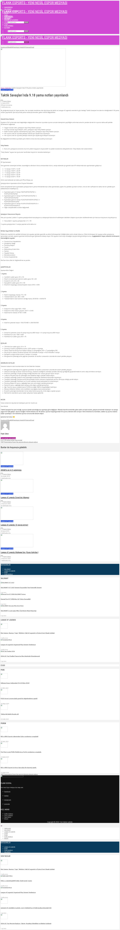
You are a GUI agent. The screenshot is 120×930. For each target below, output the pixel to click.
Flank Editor (7, 101)
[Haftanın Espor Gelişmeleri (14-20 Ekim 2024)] (4, 678)
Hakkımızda (8, 7)
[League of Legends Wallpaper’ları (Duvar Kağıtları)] (17, 547)
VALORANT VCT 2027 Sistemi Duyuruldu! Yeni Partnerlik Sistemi (21, 587)
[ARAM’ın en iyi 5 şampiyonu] (12, 464)
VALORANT (8, 9)
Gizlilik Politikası (8, 814)
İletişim (7, 28)
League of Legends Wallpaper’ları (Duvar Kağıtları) (19, 552)
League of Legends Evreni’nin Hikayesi (15, 497)
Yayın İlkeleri (7, 817)
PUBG (6, 24)
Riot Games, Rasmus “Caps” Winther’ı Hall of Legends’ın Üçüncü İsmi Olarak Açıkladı (28, 633)
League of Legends (11, 20)
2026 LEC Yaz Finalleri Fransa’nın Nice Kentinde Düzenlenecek (20, 656)
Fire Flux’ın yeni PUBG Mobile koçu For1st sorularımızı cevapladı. (21, 752)
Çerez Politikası (8, 815)
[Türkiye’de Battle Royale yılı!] (4, 709)
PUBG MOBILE (8, 26)
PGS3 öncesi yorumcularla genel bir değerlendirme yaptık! (19, 698)
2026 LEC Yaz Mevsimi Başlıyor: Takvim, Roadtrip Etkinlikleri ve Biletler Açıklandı (26, 923)
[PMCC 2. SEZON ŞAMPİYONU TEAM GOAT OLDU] (7, 876)
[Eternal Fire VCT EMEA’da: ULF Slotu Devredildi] (13, 594)
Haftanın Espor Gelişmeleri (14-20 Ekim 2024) (15, 683)
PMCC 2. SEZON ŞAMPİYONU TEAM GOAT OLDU (16, 881)
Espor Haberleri (6, 88)
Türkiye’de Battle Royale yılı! (10, 714)
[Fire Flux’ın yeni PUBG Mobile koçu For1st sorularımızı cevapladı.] (4, 747)
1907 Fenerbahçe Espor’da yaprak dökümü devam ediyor (19, 774)
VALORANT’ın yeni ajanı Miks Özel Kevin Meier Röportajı (18, 611)
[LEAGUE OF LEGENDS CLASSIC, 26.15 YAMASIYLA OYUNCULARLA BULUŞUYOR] (4, 903)
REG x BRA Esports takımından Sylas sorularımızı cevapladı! (19, 736)
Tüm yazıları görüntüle (8, 438)
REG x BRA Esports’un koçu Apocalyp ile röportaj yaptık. (19, 767)
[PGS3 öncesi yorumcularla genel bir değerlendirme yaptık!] (4, 693)
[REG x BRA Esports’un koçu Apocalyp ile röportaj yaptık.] (4, 762)
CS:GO (6, 22)
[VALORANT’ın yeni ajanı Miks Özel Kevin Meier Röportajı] (12, 606)
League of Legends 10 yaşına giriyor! (14, 525)
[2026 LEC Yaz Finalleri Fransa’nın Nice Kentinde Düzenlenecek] (8, 651)
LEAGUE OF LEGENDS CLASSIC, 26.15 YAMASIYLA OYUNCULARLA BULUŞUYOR (26, 908)
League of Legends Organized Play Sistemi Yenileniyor (18, 644)
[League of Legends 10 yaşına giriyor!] (17, 519)
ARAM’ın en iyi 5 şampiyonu (11, 470)
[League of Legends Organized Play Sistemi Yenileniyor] (6, 640)
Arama (26, 22)
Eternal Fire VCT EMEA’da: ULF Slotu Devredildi (15, 599)
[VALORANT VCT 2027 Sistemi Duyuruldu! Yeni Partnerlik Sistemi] (7, 582)
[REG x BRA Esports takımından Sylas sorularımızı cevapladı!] (4, 731)
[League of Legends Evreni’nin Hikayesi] (17, 492)
